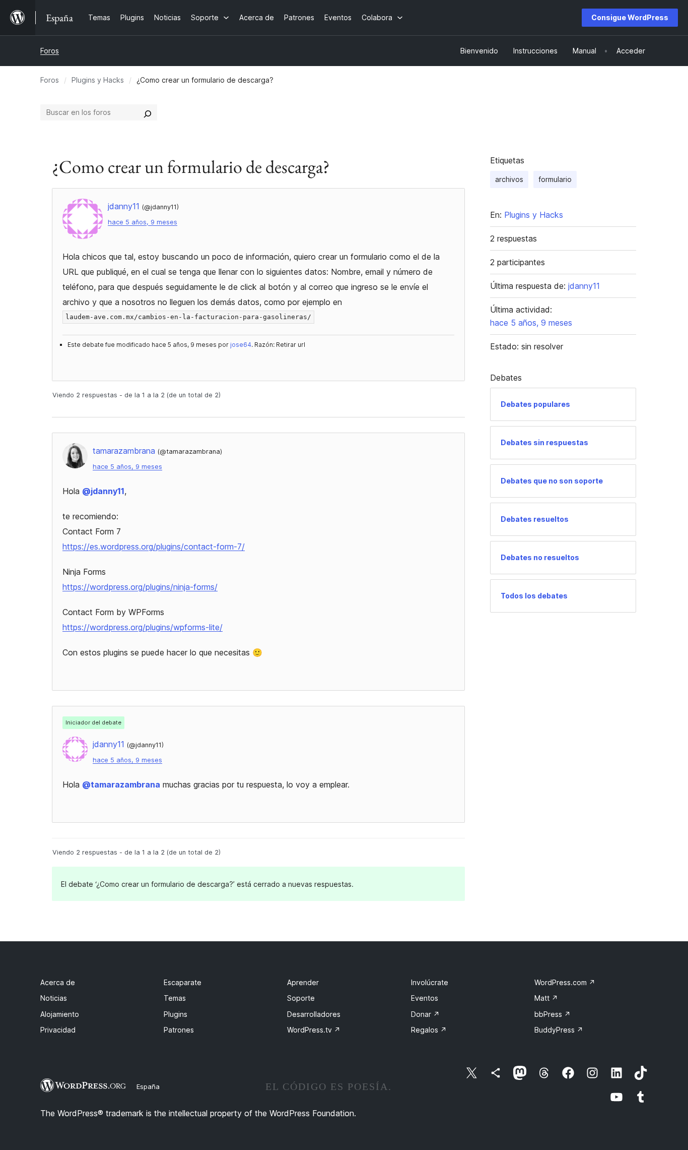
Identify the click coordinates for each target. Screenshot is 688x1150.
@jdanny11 (103, 491)
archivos (509, 179)
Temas (175, 998)
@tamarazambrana (121, 784)
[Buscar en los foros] (147, 112)
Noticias (53, 998)
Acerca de (57, 982)
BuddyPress (558, 1029)
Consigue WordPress (629, 17)
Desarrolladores (313, 1014)
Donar (425, 1014)
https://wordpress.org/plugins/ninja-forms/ (140, 587)
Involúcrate (429, 982)
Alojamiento (59, 1014)
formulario (555, 179)
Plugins (175, 1014)
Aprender (303, 982)
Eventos (424, 998)
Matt (546, 998)
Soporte (301, 998)
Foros (49, 50)
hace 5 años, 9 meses (142, 222)
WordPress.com (564, 982)
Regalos (429, 1029)
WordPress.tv (313, 1029)
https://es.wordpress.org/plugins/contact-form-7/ (153, 546)
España (148, 1086)
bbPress (552, 1014)
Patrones (179, 1029)
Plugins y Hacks (98, 80)
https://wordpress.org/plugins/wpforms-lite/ (142, 627)
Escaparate (182, 982)
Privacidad (58, 1029)
